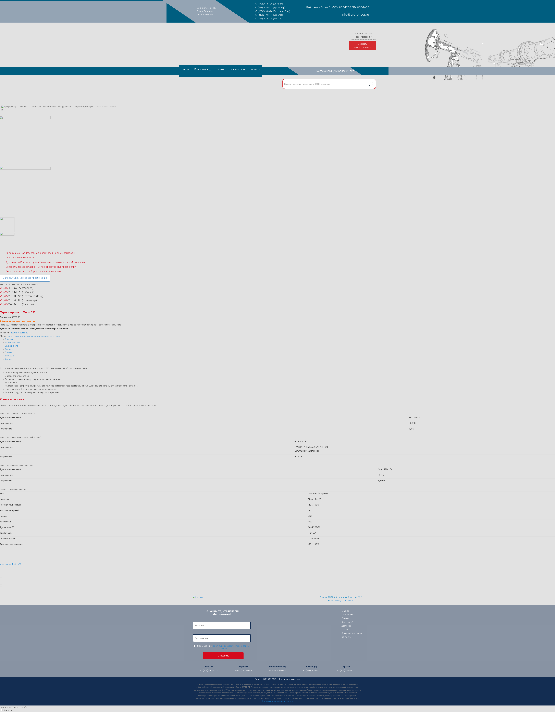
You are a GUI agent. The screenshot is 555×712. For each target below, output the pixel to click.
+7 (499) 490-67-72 (209, 670)
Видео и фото (11, 346)
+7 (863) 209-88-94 (263, 11)
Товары (23, 106)
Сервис (8, 359)
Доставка (9, 356)
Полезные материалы (352, 633)
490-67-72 (11, 288)
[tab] (280, 339)
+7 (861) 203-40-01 (263, 7)
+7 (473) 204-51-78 (263, 4)
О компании (347, 615)
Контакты (255, 69)
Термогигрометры (84, 106)
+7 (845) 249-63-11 (263, 15)
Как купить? (347, 622)
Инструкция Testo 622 (10, 564)
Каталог (220, 69)
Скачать (9, 349)
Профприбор (10, 106)
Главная (185, 69)
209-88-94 (11, 296)
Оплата (8, 352)
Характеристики (13, 342)
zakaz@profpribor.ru (344, 600)
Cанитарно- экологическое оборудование (51, 106)
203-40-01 (11, 300)
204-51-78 (11, 292)
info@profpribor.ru (355, 14)
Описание (9, 339)
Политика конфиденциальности (277, 701)
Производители (237, 69)
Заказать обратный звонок (362, 45)
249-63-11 (11, 304)
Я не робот (8, 710)
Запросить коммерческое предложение (25, 277)
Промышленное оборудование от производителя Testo (33, 336)
